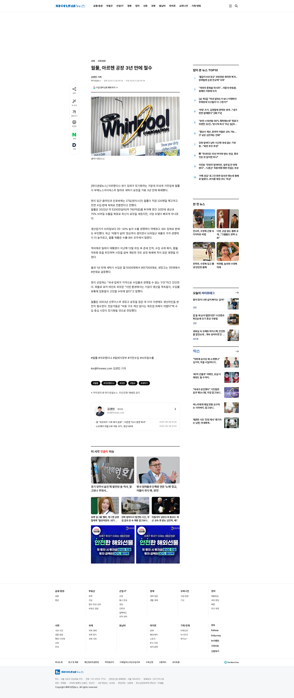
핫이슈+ (184, 639)
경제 (129, 5)
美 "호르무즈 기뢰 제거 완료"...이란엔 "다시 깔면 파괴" (121, 422)
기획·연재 (196, 5)
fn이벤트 (215, 640)
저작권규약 (109, 662)
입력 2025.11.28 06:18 (113, 81)
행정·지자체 (60, 639)
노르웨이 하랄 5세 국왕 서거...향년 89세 (114, 426)
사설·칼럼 (184, 596)
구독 (74, 139)
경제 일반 (154, 596)
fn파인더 (184, 630)
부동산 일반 (93, 608)
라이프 (172, 5)
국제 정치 (93, 634)
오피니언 (183, 5)
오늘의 (204, 293)
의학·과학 (123, 616)
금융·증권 (98, 5)
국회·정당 (215, 600)
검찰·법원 (59, 634)
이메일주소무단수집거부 (130, 662)
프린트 (74, 126)
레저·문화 (154, 647)
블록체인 (123, 612)
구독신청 (149, 662)
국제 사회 (93, 639)
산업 (121, 596)
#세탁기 (144, 383)
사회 (145, 5)
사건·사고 (59, 630)
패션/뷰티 (154, 634)
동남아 (162, 5)
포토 (213, 625)
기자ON (215, 646)
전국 (57, 647)
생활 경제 (154, 600)
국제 (153, 5)
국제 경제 (93, 630)
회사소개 (58, 662)
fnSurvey (216, 635)
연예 (152, 630)
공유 (74, 93)
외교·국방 (215, 608)
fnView (215, 630)
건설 (90, 600)
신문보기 (215, 651)
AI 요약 (74, 105)
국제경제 (102, 61)
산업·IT (120, 5)
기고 (182, 600)
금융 (57, 596)
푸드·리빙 (154, 643)
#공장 (122, 383)
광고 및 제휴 (73, 662)
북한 (213, 604)
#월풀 (95, 383)
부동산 (109, 5)
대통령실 (215, 596)
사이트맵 (175, 662)
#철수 (132, 383)
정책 (90, 596)
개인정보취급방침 (91, 662)
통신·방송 (123, 600)
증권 (57, 600)
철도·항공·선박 (95, 604)
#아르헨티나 (109, 383)
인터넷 (122, 608)
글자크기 (74, 116)
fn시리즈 (184, 634)
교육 (57, 643)
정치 (137, 5)
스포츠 (152, 639)
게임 (121, 604)
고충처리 (162, 662)
